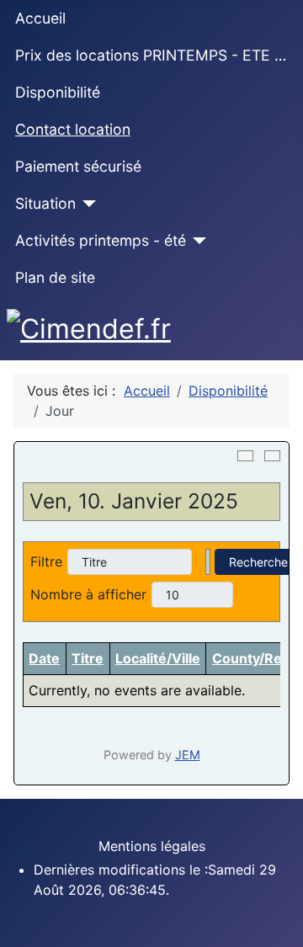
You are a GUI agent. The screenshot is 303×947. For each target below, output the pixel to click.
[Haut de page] (282, 926)
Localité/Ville (157, 658)
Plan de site (55, 277)
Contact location (72, 129)
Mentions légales (151, 846)
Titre (88, 658)
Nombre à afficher (88, 594)
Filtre (46, 561)
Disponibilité (57, 92)
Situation (45, 203)
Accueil (40, 18)
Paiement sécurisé (78, 166)
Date (44, 658)
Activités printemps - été (100, 240)
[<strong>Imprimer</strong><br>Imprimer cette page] (245, 455)
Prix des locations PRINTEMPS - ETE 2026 (152, 55)
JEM (187, 754)
